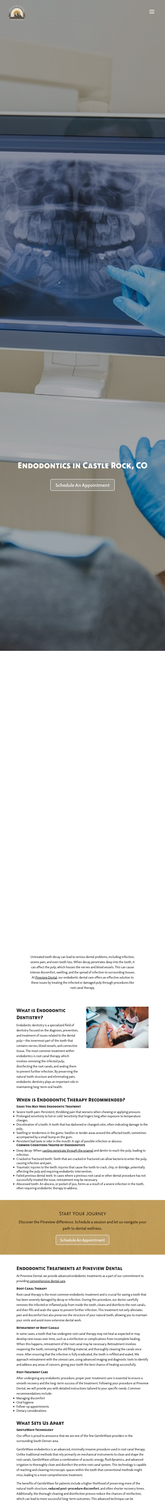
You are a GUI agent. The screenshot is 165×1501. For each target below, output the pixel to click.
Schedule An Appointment (82, 485)
